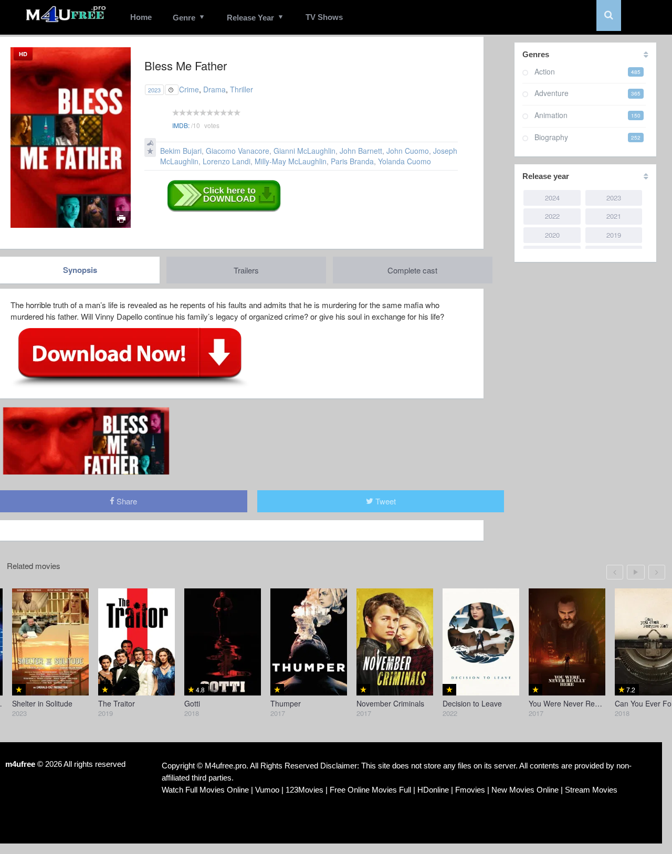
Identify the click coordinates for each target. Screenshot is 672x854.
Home (141, 17)
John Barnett (361, 150)
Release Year (250, 17)
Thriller (241, 89)
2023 (154, 90)
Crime (189, 89)
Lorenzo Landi (226, 161)
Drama (214, 89)
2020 (552, 235)
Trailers (246, 270)
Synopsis (80, 270)
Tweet (384, 501)
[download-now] (129, 356)
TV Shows (324, 17)
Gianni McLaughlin (304, 150)
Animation (551, 115)
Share (125, 501)
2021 (613, 216)
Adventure (551, 93)
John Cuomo (407, 150)
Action (544, 71)
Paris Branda (352, 161)
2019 (613, 235)
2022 (552, 216)
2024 (552, 198)
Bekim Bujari (181, 150)
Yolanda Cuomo (404, 161)
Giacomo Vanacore (237, 150)
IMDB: (181, 125)
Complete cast (412, 270)
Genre (184, 17)
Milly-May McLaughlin (291, 161)
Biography (551, 137)
